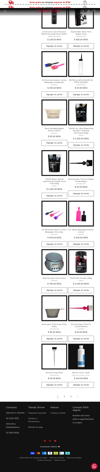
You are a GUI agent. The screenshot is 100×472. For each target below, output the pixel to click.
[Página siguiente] (77, 396)
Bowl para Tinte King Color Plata (54, 325)
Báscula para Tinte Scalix (54, 278)
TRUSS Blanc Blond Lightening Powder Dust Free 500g (54, 181)
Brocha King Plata (54, 373)
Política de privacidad (74, 457)
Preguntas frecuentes (37, 413)
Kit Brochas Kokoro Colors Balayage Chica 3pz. (54, 231)
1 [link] (57, 396)
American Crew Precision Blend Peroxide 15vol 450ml (54, 33)
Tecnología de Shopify (39, 457)
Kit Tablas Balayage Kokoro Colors (81, 231)
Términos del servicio (44, 460)
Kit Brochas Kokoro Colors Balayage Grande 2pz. (54, 81)
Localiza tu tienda (57, 413)
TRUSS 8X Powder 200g (81, 278)
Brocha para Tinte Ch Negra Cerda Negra (81, 180)
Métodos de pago (35, 427)
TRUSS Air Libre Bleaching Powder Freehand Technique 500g (81, 130)
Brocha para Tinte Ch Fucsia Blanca (81, 325)
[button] (5, 11)
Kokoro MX (28, 457)
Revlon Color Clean (81, 373)
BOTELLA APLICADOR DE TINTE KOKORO (81, 81)
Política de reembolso (57, 457)
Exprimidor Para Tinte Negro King (81, 33)
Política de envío (59, 460)
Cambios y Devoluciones (34, 419)
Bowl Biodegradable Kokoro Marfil (54, 129)
